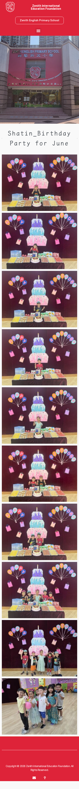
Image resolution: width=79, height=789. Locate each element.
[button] (38, 31)
